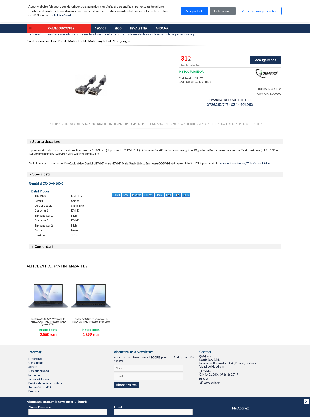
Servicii (100, 28)
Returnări (34, 375)
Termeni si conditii (39, 387)
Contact (205, 352)
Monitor (136, 194)
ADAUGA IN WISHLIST (269, 89)
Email (118, 407)
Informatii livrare (38, 379)
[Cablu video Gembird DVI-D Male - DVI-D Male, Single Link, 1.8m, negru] (91, 121)
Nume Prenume (39, 407)
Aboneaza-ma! (126, 385)
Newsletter (138, 28)
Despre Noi (35, 358)
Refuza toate (222, 11)
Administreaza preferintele (259, 11)
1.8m (176, 194)
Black (186, 194)
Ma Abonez (240, 408)
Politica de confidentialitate (45, 383)
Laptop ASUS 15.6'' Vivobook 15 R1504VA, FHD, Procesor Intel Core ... (91, 321)
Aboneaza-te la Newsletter (133, 352)
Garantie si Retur (38, 370)
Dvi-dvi (148, 194)
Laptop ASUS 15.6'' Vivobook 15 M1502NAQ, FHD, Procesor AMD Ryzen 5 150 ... (48, 321)
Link (168, 194)
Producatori (35, 391)
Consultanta (35, 362)
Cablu (116, 194)
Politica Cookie (63, 15)
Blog (118, 28)
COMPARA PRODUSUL (269, 93)
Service (32, 366)
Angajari (162, 28)
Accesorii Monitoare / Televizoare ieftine (245, 163)
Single (159, 194)
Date (126, 194)
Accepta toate (194, 11)
